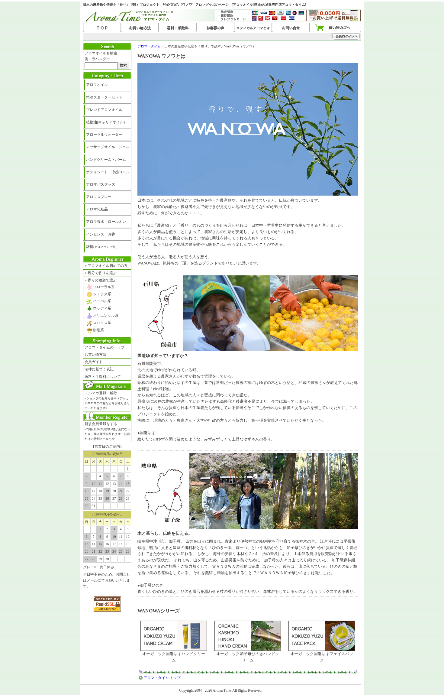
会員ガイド (94, 362)
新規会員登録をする (107, 431)
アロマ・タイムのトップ (104, 347)
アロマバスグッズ (100, 184)
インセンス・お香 (100, 234)
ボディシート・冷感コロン (108, 172)
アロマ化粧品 (97, 209)
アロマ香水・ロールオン (106, 221)
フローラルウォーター (104, 134)
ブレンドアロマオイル (104, 110)
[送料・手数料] (177, 28)
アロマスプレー (98, 197)
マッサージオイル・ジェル (108, 147)
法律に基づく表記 (99, 369)
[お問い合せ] (291, 28)
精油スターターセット (104, 97)
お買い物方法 (95, 354)
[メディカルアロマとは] (253, 28)
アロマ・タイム (149, 46)
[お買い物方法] (140, 28)
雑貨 (101, 247)
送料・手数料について (103, 377)
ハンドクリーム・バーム (106, 160)
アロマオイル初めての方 (106, 266)
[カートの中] (335, 28)
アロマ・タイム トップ (162, 678)
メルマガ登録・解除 (107, 400)
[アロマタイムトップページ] (102, 28)
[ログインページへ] (334, 36)
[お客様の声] (215, 28)
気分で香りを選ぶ (101, 273)
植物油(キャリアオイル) (105, 122)
